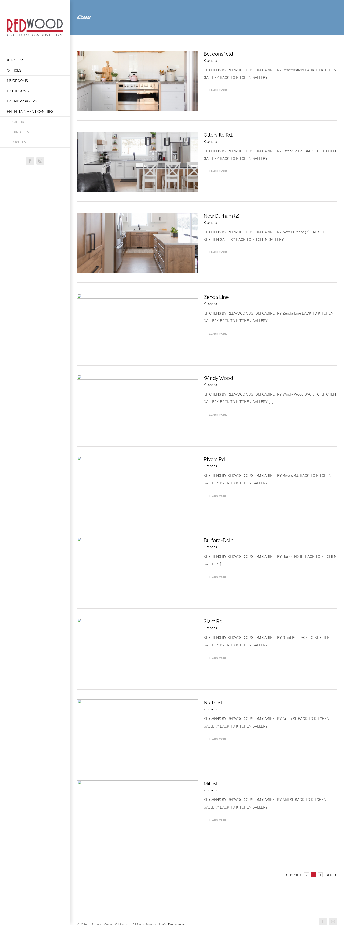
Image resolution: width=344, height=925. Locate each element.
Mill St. (211, 783)
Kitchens (210, 61)
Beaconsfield (218, 54)
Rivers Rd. (215, 459)
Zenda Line (216, 297)
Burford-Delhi (219, 540)
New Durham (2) (221, 216)
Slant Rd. (213, 621)
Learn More (218, 90)
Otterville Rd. (218, 135)
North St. (213, 702)
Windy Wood (218, 378)
